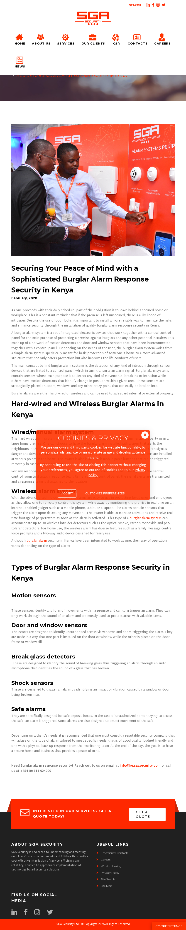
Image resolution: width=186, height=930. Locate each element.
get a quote (143, 814)
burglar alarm (37, 541)
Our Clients (93, 43)
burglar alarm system (146, 518)
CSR (116, 43)
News (20, 66)
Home (20, 43)
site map (106, 886)
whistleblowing (111, 866)
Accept (67, 493)
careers (105, 859)
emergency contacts (114, 853)
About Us (41, 43)
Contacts (137, 43)
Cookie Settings (169, 926)
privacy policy (110, 872)
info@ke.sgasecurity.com (140, 766)
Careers (162, 43)
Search (135, 5)
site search (108, 879)
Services (65, 43)
